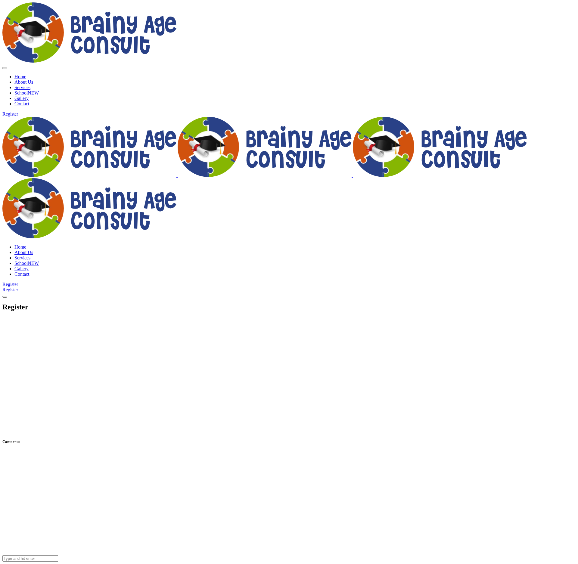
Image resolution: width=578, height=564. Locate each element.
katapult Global (37, 542)
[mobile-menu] (4, 68)
